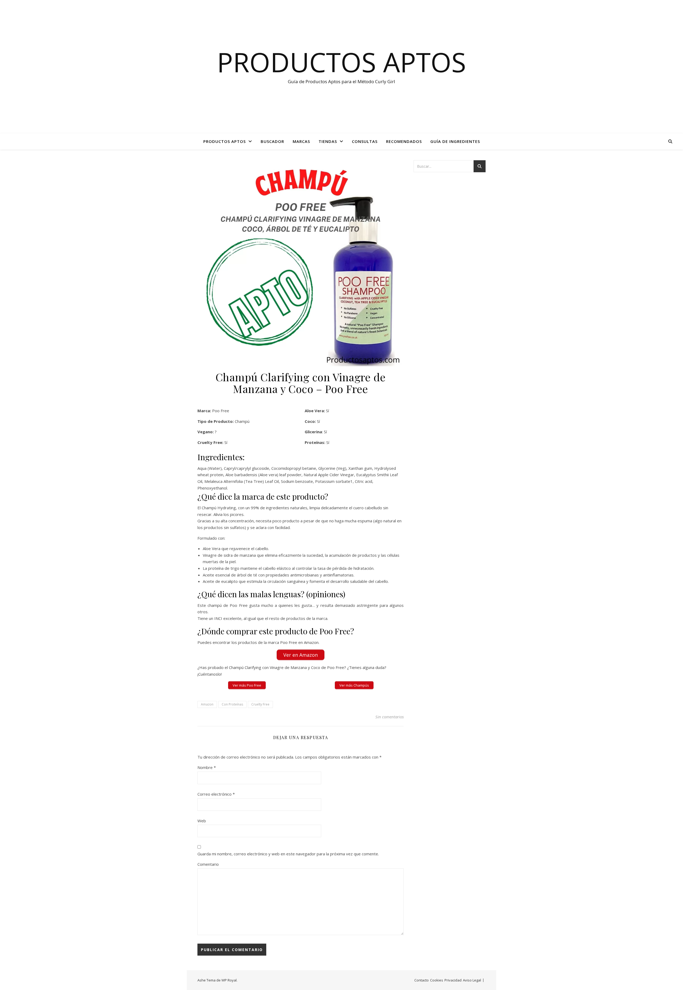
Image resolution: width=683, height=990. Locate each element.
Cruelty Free (260, 704)
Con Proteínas (232, 704)
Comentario (208, 864)
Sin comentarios (389, 716)
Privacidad (453, 980)
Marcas (301, 141)
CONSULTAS (365, 141)
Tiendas (328, 141)
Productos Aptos (341, 62)
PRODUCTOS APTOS (224, 141)
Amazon (207, 704)
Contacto (421, 980)
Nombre (206, 767)
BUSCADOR (272, 141)
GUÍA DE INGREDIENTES (455, 141)
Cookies (436, 980)
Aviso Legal (472, 980)
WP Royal (229, 980)
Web (201, 820)
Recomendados (404, 141)
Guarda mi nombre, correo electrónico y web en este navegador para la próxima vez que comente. (288, 853)
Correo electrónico (216, 794)
